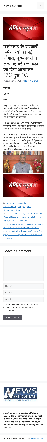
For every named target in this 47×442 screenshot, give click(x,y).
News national (13, 5)
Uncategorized (10, 210)
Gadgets (21, 207)
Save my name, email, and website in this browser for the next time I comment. (23, 307)
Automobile (12, 203)
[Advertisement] (23, 354)
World (20, 210)
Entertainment (9, 207)
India (29, 207)
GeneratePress (37, 438)
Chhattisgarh (24, 203)
